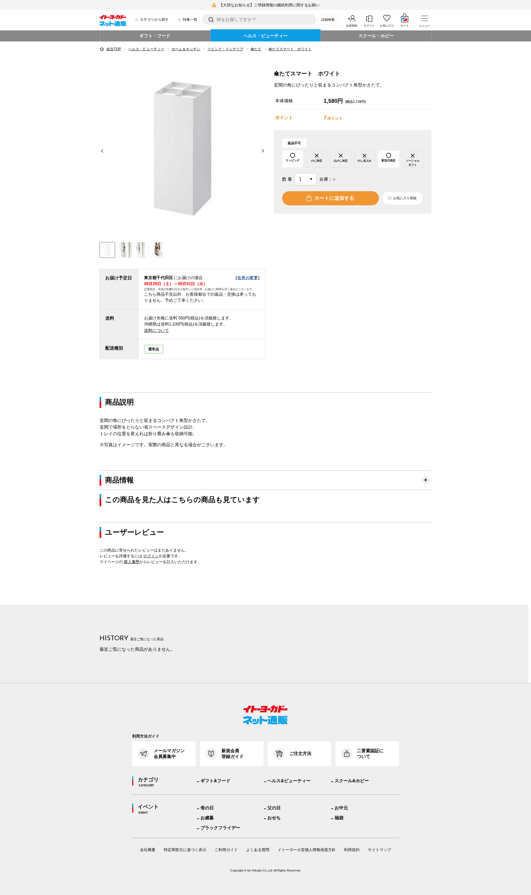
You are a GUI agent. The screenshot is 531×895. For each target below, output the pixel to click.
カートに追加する (334, 198)
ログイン (369, 25)
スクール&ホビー (352, 780)
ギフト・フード (154, 35)
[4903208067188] (124, 250)
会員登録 (351, 25)
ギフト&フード (215, 780)
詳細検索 (328, 20)
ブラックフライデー (220, 827)
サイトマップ (379, 849)
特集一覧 (190, 19)
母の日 (207, 807)
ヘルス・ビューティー (265, 35)
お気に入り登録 (405, 198)
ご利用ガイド (226, 849)
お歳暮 (207, 817)
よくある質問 (257, 849)
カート (404, 25)
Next (265, 151)
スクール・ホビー (376, 35)
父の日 (274, 807)
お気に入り (387, 25)
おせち (274, 817)
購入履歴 (131, 562)
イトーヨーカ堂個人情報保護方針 (307, 849)
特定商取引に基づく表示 (185, 849)
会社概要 (147, 849)
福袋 (339, 817)
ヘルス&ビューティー (289, 780)
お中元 (341, 807)
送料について (156, 330)
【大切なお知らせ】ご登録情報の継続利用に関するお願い (269, 5)
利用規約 (352, 849)
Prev (99, 151)
